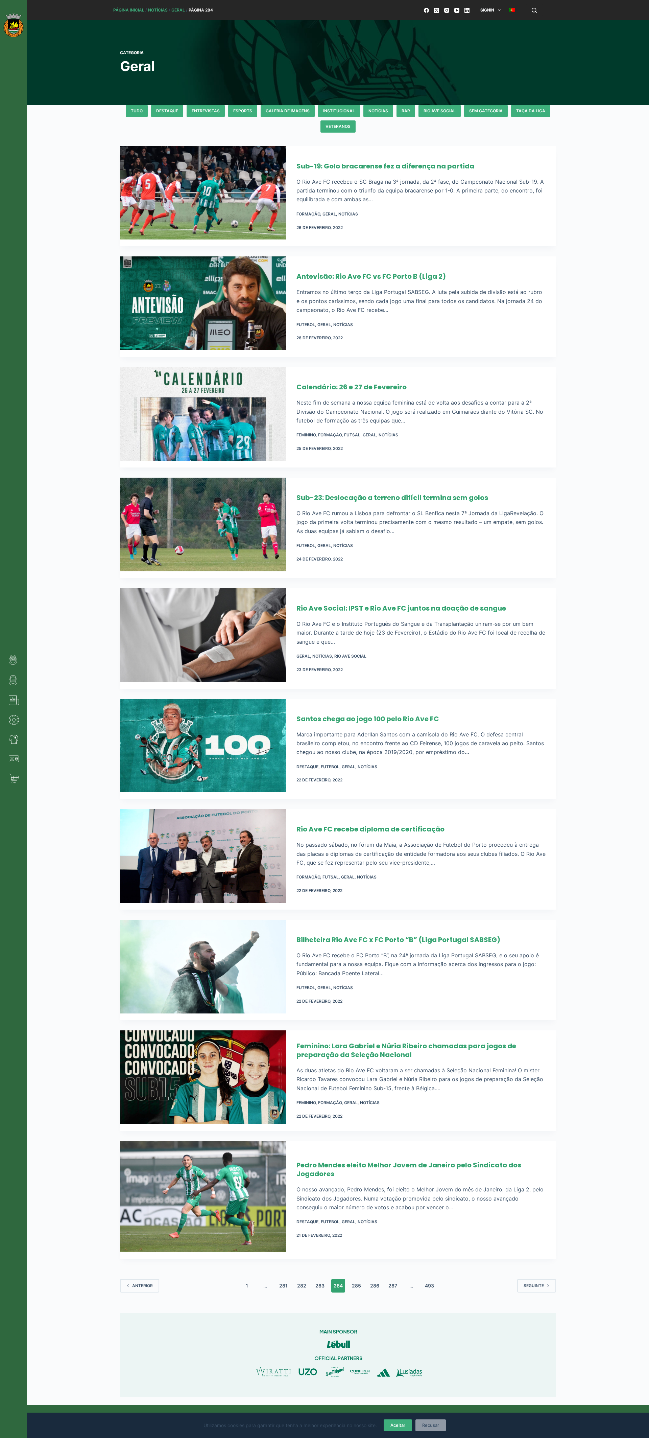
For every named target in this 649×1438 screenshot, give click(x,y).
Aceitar (397, 1425)
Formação (308, 213)
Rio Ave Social (440, 110)
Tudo (137, 110)
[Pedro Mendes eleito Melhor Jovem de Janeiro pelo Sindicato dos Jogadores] (203, 1200)
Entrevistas (206, 110)
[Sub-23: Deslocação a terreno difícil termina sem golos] (203, 528)
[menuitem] (512, 10)
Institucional (339, 110)
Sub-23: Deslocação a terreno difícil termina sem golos (392, 497)
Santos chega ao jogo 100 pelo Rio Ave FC (367, 719)
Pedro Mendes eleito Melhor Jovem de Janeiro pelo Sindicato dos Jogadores (408, 1169)
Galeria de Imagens (288, 110)
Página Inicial (128, 10)
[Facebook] (426, 10)
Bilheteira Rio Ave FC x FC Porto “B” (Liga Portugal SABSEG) (398, 939)
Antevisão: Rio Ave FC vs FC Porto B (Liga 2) (371, 276)
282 (301, 1285)
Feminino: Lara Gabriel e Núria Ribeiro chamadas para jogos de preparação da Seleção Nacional (406, 1050)
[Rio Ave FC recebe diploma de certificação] (203, 859)
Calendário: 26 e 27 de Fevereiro (351, 387)
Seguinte (534, 1285)
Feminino (306, 434)
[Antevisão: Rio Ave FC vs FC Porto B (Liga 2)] (203, 306)
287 (392, 1285)
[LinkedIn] (467, 10)
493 (429, 1285)
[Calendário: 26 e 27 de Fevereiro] (203, 417)
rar (406, 110)
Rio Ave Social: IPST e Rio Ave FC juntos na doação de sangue (401, 608)
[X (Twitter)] (436, 10)
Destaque (167, 110)
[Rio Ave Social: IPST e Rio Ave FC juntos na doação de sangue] (203, 638)
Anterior (142, 1285)
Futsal (352, 434)
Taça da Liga (530, 110)
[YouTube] (456, 10)
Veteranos (338, 126)
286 (374, 1285)
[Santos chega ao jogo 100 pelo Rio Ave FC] (203, 749)
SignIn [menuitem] (487, 10)
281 (283, 1285)
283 (319, 1285)
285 (356, 1285)
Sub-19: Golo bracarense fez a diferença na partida (385, 166)
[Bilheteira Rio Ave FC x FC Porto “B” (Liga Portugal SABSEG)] (203, 970)
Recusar (430, 1425)
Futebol (305, 324)
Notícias (158, 10)
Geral (178, 10)
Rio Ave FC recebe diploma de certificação (370, 829)
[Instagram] (446, 10)
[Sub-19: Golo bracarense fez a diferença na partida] (203, 196)
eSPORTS (242, 110)
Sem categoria (486, 110)
